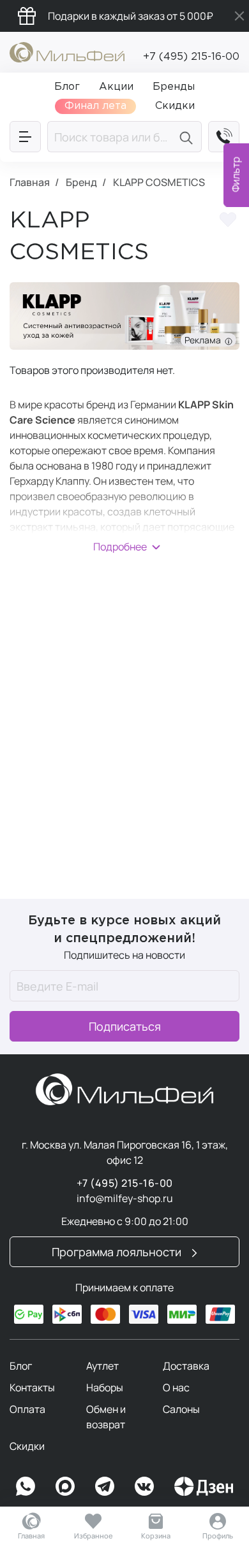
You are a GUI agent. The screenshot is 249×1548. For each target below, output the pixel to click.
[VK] (144, 1486)
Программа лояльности (118, 1251)
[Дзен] (203, 1486)
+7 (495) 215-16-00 (191, 57)
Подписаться (125, 1026)
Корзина (155, 1535)
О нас (176, 1387)
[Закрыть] (239, 16)
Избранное (93, 1535)
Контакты (32, 1387)
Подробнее (120, 547)
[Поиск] (188, 136)
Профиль (217, 1535)
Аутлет (102, 1366)
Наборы (104, 1387)
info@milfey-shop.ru (125, 1198)
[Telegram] (104, 1486)
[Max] (65, 1486)
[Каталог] (25, 136)
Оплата (27, 1409)
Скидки (27, 1446)
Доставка (186, 1366)
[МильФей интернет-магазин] (67, 51)
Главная (31, 1535)
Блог (21, 1366)
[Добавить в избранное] (227, 221)
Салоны (181, 1409)
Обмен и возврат (106, 1416)
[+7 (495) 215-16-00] (223, 136)
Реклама (205, 340)
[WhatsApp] (25, 1486)
